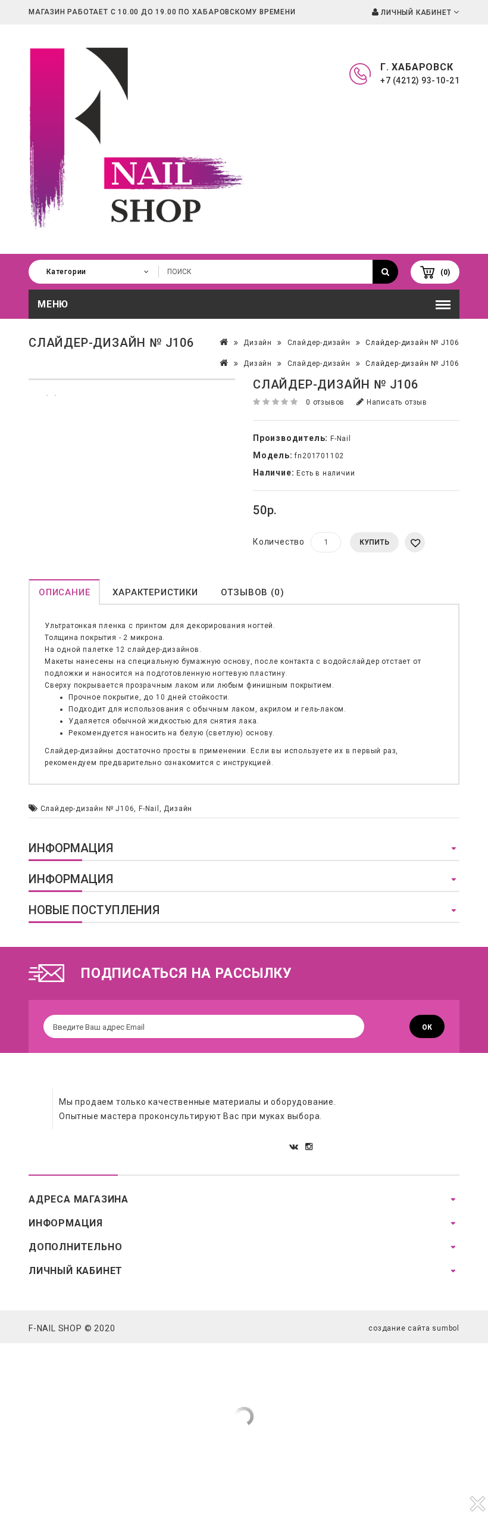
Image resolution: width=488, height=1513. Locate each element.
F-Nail (340, 438)
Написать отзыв (395, 402)
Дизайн (257, 342)
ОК (427, 1027)
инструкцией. (248, 763)
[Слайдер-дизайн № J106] (132, 379)
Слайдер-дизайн (319, 342)
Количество (279, 541)
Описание (64, 592)
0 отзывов (325, 402)
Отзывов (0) (252, 592)
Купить (374, 542)
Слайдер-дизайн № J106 (412, 342)
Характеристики (155, 592)
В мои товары (415, 542)
